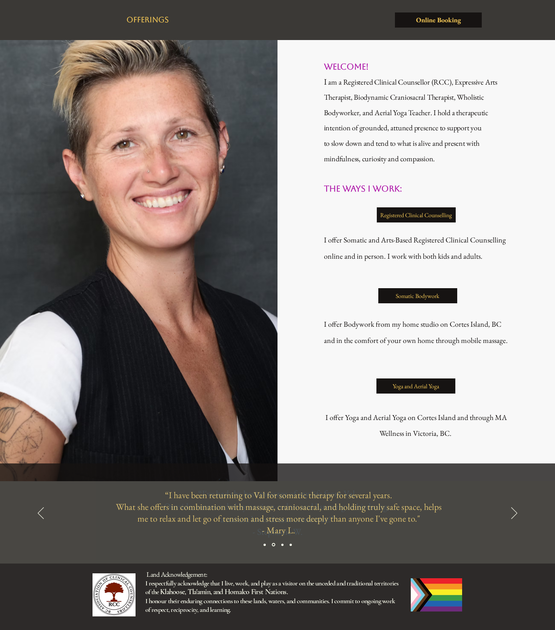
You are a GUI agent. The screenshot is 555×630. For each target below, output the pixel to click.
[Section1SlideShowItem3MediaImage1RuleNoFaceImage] (282, 545)
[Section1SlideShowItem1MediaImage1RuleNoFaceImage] (265, 545)
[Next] (514, 513)
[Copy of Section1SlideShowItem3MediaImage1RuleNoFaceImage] (291, 545)
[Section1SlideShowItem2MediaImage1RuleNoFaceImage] (273, 545)
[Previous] (41, 513)
